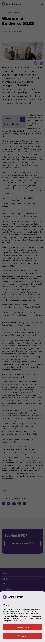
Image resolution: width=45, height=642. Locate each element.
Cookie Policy (17, 621)
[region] (22, 616)
